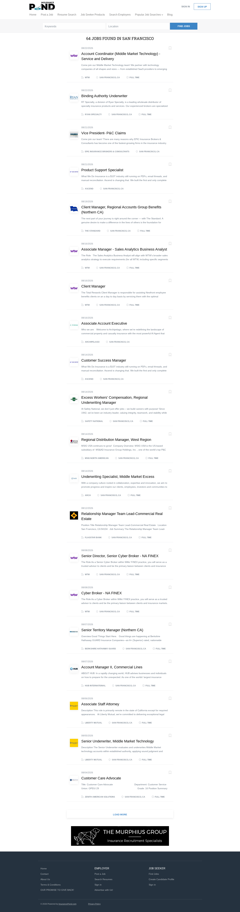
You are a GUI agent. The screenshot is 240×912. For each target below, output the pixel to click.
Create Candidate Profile (161, 879)
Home (43, 868)
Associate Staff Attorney (100, 704)
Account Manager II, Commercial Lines (111, 667)
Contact (44, 874)
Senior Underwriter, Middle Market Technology (117, 741)
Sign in (185, 6)
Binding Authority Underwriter (104, 96)
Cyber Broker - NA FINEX (101, 593)
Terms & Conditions (50, 884)
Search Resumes (103, 879)
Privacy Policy (94, 904)
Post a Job (100, 874)
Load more (120, 814)
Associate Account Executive (104, 323)
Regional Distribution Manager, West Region (116, 440)
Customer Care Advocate (101, 778)
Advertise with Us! (104, 890)
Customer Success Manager (103, 360)
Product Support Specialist (102, 170)
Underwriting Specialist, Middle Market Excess (117, 477)
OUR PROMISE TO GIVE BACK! (57, 890)
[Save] (166, 48)
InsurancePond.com (67, 904)
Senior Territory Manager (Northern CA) (112, 630)
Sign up (202, 6)
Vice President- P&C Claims (103, 133)
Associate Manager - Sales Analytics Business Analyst (124, 249)
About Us (45, 879)
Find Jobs (184, 26)
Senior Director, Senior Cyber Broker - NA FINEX (120, 556)
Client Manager (93, 286)
